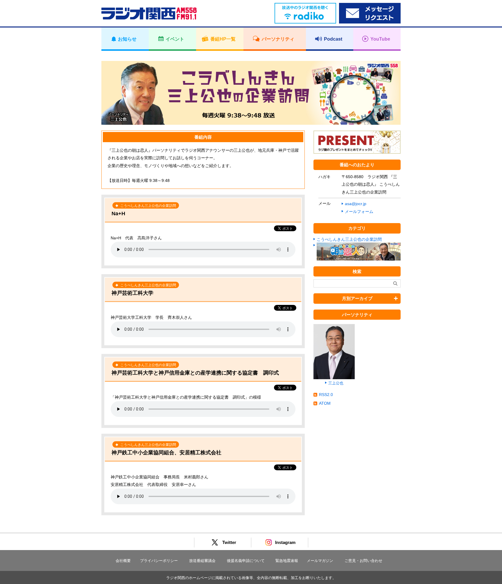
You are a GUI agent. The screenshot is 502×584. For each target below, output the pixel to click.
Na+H (118, 213)
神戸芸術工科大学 (132, 293)
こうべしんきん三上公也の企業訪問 (349, 239)
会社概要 (123, 560)
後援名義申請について (246, 560)
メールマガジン (320, 560)
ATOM (325, 403)
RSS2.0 (326, 394)
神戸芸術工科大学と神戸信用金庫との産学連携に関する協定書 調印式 (195, 373)
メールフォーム (359, 211)
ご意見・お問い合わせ (363, 560)
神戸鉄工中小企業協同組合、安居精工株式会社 (166, 452)
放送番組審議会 (202, 560)
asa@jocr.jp (355, 203)
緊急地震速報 (286, 560)
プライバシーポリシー (159, 560)
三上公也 (335, 383)
